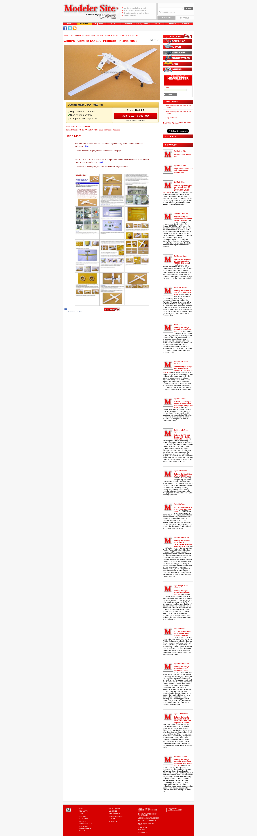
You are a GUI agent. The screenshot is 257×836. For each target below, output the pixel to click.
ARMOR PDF (113, 811)
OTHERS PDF (113, 821)
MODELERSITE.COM (70, 35)
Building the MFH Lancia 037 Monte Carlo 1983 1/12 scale (177, 123)
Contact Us (142, 829)
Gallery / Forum (85, 824)
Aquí (101, 162)
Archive (82, 821)
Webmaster (143, 832)
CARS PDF (112, 818)
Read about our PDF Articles (146, 823)
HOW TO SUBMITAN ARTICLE (85, 829)
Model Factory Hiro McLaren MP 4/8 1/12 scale (177, 106)
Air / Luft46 (83, 811)
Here (87, 146)
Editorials (83, 826)
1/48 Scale (89, 35)
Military (82, 816)
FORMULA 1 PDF (114, 808)
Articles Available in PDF (148, 818)
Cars (81, 813)
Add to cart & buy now (135, 116)
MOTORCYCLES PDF (116, 816)
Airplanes (81, 35)
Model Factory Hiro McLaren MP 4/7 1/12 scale (177, 112)
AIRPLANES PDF (114, 813)
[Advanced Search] (168, 13)
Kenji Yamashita (171, 118)
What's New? (143, 827)
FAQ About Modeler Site (148, 820)
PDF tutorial (98, 35)
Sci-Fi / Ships (83, 818)
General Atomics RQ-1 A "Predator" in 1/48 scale (100, 41)
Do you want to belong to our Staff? (148, 814)
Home (81, 808)
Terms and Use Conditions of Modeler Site (147, 810)
